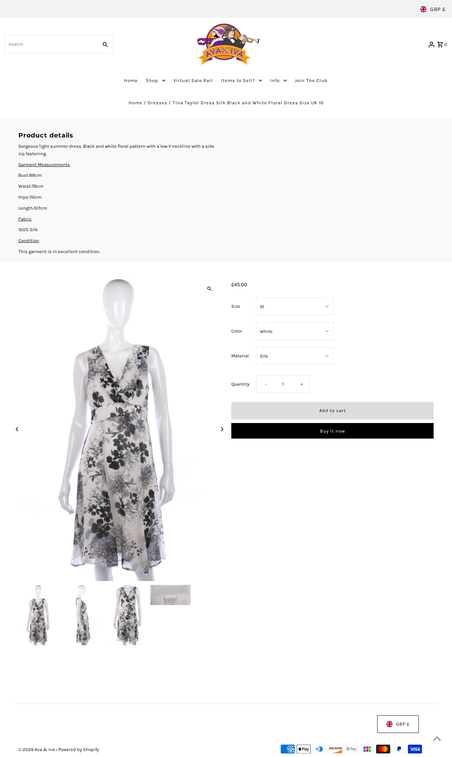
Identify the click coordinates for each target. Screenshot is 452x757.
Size (235, 306)
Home (135, 102)
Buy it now (332, 431)
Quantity (240, 384)
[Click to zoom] (209, 289)
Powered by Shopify (78, 749)
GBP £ (438, 9)
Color (236, 331)
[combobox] (50, 44)
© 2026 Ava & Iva (37, 749)
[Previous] (17, 429)
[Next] (222, 429)
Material (240, 355)
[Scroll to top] (437, 738)
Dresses (157, 102)
